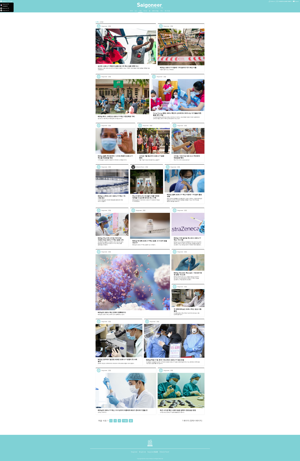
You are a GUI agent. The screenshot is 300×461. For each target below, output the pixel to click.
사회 (97, 22)
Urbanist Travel (164, 452)
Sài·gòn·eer (142, 452)
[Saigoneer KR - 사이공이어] (150, 4)
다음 (125, 420)
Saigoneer (134, 452)
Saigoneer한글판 (152, 452)
